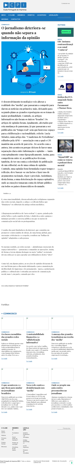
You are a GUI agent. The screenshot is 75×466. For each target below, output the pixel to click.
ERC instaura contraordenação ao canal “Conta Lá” (65, 45)
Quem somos (3, 431)
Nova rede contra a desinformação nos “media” (35, 388)
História (3, 435)
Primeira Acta (3, 438)
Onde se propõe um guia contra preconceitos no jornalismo (60, 389)
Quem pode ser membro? (15, 438)
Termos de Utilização (59, 461)
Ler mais (60, 76)
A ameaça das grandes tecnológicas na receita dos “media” (62, 337)
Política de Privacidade (41, 461)
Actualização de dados (15, 448)
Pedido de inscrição (15, 443)
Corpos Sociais (3, 443)
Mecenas (4, 19)
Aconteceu (41, 15)
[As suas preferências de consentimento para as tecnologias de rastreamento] (72, 463)
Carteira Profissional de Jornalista (26, 435)
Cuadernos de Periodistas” (22, 286)
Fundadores (15, 433)
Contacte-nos (65, 3)
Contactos (15, 19)
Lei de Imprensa (26, 446)
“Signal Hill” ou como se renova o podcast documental (65, 161)
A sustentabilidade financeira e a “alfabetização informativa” (35, 338)
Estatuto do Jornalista (26, 451)
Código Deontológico (26, 441)
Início (3, 15)
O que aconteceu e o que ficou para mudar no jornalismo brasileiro (11, 389)
